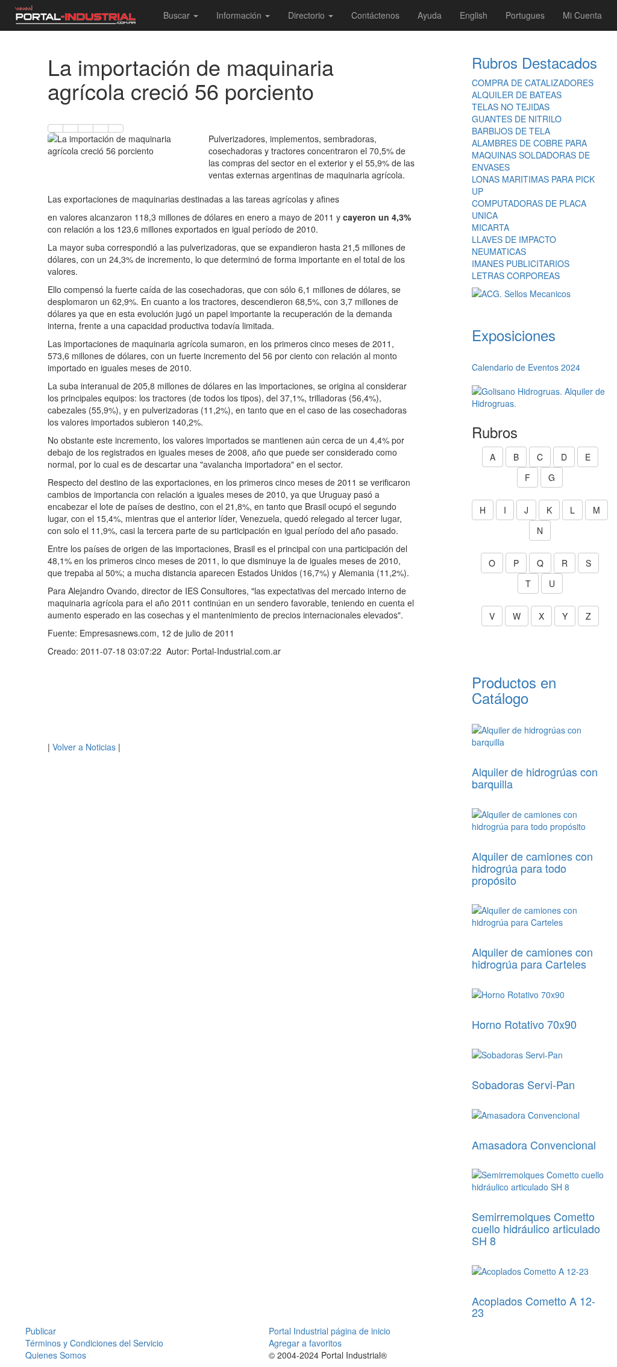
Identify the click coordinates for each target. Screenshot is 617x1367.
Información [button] (240, 15)
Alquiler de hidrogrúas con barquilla (535, 777)
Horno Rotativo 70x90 (524, 1024)
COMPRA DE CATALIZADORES (533, 83)
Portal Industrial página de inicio (329, 1331)
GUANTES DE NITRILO (517, 119)
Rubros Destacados (534, 62)
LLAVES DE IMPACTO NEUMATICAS (514, 245)
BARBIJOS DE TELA (511, 131)
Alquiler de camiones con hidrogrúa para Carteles (532, 958)
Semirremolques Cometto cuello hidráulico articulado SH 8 (536, 1228)
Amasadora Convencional (534, 1144)
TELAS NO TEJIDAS (511, 107)
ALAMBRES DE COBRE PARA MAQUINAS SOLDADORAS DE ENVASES (531, 155)
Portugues (525, 15)
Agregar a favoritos (305, 1343)
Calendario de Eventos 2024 (526, 367)
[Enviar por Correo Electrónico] (100, 128)
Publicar (40, 1331)
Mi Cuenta (582, 15)
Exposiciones (514, 334)
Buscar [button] (177, 15)
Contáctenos (375, 15)
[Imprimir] (116, 128)
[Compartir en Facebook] (55, 128)
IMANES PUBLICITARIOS (520, 263)
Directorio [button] (307, 15)
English (473, 15)
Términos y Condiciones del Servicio (94, 1343)
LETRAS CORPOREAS (516, 275)
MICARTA (490, 227)
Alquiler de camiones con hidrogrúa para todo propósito (532, 868)
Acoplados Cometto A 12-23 (533, 1307)
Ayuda (430, 15)
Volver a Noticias (84, 747)
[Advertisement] (231, 702)
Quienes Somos (55, 1355)
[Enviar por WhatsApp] (85, 128)
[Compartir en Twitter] (70, 128)
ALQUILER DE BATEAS (517, 95)
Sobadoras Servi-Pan (523, 1084)
